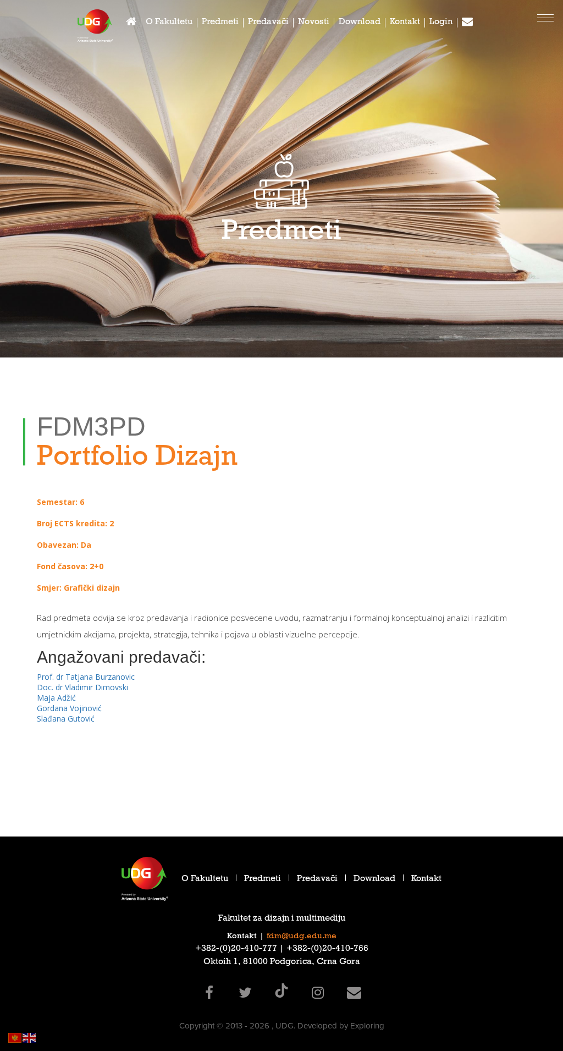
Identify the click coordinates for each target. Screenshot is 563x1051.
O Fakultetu (169, 23)
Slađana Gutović (66, 718)
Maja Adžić (56, 697)
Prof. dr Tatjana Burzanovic (86, 677)
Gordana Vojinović (69, 708)
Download (359, 23)
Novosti (313, 23)
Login (440, 23)
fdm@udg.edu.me (301, 936)
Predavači (268, 23)
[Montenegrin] (15, 1037)
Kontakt (405, 23)
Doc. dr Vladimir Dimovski (82, 687)
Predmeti (220, 23)
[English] (30, 1037)
